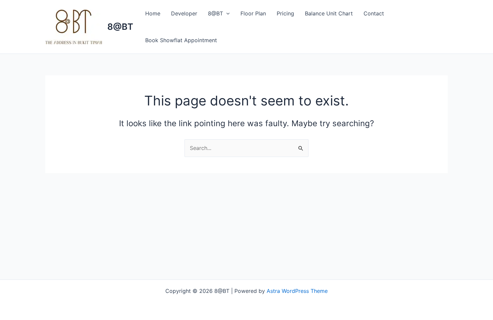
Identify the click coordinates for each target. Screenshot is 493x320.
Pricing (285, 13)
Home (152, 13)
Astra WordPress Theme (297, 291)
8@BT (120, 26)
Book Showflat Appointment (181, 40)
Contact (374, 13)
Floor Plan (253, 13)
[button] (226, 13)
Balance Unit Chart (329, 13)
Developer (184, 13)
